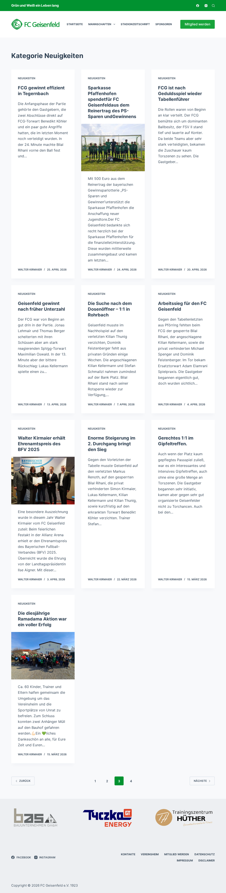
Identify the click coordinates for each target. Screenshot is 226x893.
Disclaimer (206, 860)
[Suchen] (213, 5)
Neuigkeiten (26, 78)
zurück (24, 780)
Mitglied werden (197, 24)
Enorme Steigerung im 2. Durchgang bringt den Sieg (111, 443)
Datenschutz (204, 854)
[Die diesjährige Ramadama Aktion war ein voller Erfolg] (43, 655)
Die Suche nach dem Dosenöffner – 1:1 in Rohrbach (110, 309)
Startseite (75, 24)
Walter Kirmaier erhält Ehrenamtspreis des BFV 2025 (41, 443)
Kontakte (128, 854)
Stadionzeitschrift (135, 24)
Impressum (185, 860)
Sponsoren (163, 24)
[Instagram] (206, 5)
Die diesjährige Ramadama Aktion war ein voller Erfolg (42, 619)
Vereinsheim (150, 854)
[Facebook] (197, 5)
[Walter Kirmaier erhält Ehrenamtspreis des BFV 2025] (43, 480)
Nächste (200, 780)
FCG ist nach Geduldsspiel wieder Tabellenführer (180, 93)
